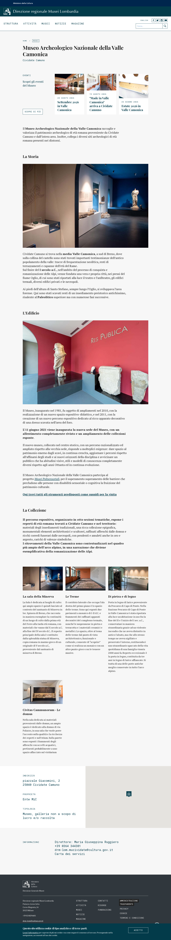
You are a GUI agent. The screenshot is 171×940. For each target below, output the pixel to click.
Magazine (77, 23)
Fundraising (104, 910)
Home (25, 41)
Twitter (157, 20)
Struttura (10, 23)
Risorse (102, 905)
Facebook (153, 20)
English (144, 20)
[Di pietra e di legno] (128, 578)
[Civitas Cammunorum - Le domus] (43, 692)
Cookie (123, 913)
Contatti (103, 900)
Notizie (60, 23)
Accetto (138, 930)
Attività (29, 23)
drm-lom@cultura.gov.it (33, 921)
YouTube (166, 20)
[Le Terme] (85, 578)
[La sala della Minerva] (43, 578)
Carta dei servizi (70, 854)
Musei (46, 23)
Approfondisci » (69, 94)
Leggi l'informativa (30, 932)
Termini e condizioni (132, 918)
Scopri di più (33, 111)
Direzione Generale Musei (33, 890)
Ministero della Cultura (23, 3)
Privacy (124, 908)
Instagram (161, 20)
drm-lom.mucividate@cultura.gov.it (84, 850)
